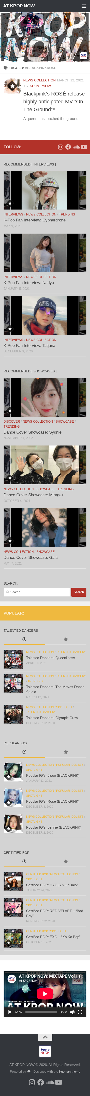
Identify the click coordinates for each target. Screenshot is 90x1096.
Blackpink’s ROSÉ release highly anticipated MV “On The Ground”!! (54, 101)
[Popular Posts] (66, 640)
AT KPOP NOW (19, 5)
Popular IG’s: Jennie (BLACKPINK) (53, 827)
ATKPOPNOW (40, 86)
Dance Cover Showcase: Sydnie (32, 432)
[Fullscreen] (80, 1012)
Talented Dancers (71, 652)
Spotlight (64, 707)
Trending (67, 214)
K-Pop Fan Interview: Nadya (29, 282)
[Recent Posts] (24, 640)
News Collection (39, 80)
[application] (45, 994)
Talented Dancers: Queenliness (50, 658)
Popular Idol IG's (70, 764)
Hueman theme (69, 1071)
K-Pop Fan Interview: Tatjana (29, 345)
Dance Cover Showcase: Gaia (31, 557)
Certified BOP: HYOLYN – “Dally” (52, 885)
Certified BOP (37, 874)
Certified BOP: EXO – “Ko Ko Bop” (53, 937)
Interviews (13, 214)
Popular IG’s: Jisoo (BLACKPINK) (52, 775)
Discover (12, 421)
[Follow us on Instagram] (60, 147)
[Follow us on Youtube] (83, 147)
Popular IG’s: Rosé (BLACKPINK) (52, 801)
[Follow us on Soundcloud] (76, 147)
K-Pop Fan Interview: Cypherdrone (35, 220)
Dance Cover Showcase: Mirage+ (34, 495)
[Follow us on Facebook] (68, 147)
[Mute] (72, 1012)
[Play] (9, 1012)
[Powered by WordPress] (28, 1071)
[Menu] (84, 6)
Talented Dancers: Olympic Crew (52, 718)
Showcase (65, 421)
